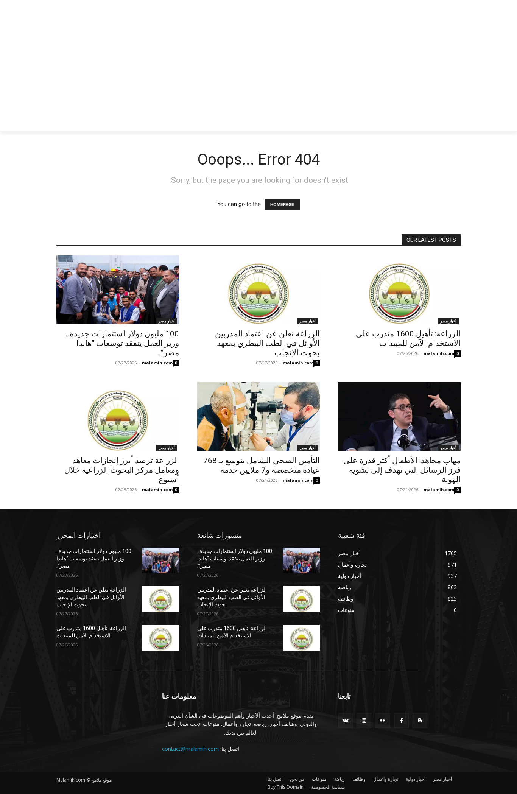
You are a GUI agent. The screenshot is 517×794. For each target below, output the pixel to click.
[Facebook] (454, 6)
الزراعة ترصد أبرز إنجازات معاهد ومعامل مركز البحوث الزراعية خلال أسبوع (121, 470)
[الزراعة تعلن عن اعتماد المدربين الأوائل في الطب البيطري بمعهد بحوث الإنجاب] (258, 289)
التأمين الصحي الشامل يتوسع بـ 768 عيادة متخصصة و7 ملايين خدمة (261, 465)
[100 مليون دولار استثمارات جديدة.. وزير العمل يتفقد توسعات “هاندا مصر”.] (117, 289)
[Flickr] (382, 720)
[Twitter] (433, 6)
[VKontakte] (345, 720)
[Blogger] (420, 720)
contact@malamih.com (190, 748)
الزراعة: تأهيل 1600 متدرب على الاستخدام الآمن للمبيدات (408, 338)
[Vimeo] (423, 6)
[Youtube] (414, 6)
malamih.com (157, 363)
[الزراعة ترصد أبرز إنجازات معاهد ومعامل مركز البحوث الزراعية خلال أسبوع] (117, 416)
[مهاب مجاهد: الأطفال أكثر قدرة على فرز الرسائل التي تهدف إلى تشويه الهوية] (399, 416)
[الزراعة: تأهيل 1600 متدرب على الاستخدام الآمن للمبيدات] (399, 289)
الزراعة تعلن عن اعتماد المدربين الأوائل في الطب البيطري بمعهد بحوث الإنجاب (267, 343)
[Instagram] (443, 6)
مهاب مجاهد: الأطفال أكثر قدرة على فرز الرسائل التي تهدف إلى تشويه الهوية (402, 470)
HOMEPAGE (282, 204)
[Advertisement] (197, 75)
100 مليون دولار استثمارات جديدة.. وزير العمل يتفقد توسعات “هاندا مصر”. (122, 343)
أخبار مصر (167, 321)
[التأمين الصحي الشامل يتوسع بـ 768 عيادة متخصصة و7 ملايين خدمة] (258, 416)
